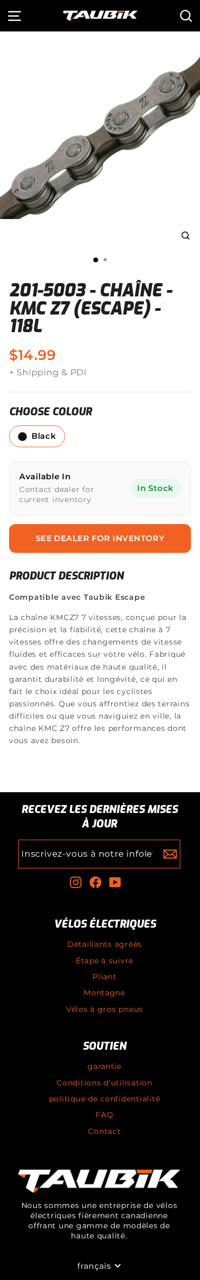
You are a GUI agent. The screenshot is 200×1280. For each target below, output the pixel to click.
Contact (104, 1131)
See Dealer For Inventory (100, 538)
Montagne (104, 992)
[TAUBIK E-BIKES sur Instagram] (76, 882)
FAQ (104, 1114)
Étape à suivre (104, 960)
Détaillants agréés (104, 944)
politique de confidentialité (105, 1098)
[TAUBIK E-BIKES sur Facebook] (95, 882)
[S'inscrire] (170, 854)
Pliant (104, 976)
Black (44, 436)
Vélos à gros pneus (104, 1009)
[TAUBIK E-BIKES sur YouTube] (115, 882)
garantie (104, 1066)
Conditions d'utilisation (105, 1082)
